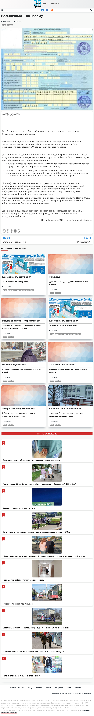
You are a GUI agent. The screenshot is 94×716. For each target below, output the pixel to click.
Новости (10, 25)
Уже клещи (55, 277)
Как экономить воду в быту (16, 277)
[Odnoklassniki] (7, 114)
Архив (4, 25)
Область (39, 688)
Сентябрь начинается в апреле (65, 408)
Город (30, 688)
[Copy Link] (18, 114)
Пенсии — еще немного (14, 364)
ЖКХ (32, 290)
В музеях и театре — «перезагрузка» (21, 320)
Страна (49, 688)
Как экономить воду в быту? (64, 320)
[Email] (15, 114)
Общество (59, 688)
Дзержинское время (23, 290)
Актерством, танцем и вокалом (18, 408)
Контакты (78, 688)
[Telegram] (11, 114)
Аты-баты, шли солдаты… (63, 364)
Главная (13, 688)
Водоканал (11, 290)
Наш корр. (19, 22)
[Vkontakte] (4, 114)
